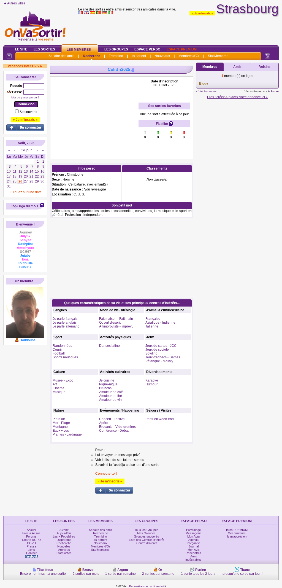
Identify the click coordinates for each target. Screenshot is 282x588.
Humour (151, 384)
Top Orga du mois (24, 206)
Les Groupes (116, 49)
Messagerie (193, 533)
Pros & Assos (31, 533)
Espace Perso (147, 49)
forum (275, 91)
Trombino (116, 56)
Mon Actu (193, 536)
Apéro (103, 423)
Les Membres (79, 50)
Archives (64, 549)
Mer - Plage (61, 423)
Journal (194, 546)
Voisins (264, 67)
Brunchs (105, 388)
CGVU (31, 543)
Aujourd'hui (64, 533)
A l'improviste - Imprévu (116, 326)
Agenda (193, 539)
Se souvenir (28, 112)
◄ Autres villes (14, 3)
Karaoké (151, 380)
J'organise (193, 543)
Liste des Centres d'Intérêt (146, 539)
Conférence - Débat (114, 431)
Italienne (151, 326)
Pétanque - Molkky (159, 361)
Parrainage (193, 529)
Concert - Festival (112, 419)
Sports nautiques (65, 357)
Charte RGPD (31, 539)
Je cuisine (106, 380)
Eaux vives (61, 431)
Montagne (60, 427)
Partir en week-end (159, 419)
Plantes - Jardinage (67, 434)
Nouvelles (63, 546)
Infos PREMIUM (237, 529)
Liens (31, 549)
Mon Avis (194, 549)
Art (55, 384)
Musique (59, 392)
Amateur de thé (110, 396)
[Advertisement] (178, 28)
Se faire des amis (61, 56)
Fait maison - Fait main (116, 319)
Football (59, 353)
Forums (31, 536)
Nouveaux (162, 56)
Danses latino (109, 346)
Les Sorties (44, 49)
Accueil (31, 529)
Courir (57, 349)
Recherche (91, 56)
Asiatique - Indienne (160, 322)
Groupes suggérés (146, 536)
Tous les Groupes (146, 529)
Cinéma (58, 388)
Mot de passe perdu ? (25, 97)
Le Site (21, 49)
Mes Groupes (146, 533)
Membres (209, 67)
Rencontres (193, 553)
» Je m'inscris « (202, 13)
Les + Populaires (64, 536)
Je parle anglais (65, 322)
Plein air (59, 419)
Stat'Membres (218, 56)
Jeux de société (157, 349)
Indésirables (193, 559)
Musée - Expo (63, 380)
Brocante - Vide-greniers (117, 427)
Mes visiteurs (237, 533)
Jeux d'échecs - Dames (162, 357)
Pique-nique (108, 384)
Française (152, 319)
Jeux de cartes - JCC (161, 346)
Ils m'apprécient (236, 536)
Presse (31, 546)
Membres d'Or (188, 56)
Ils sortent (139, 56)
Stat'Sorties (64, 553)
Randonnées (62, 346)
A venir (64, 529)
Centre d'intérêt (146, 543)
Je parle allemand (66, 326)
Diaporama (64, 539)
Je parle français (65, 319)
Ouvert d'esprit (110, 322)
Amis (237, 67)
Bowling (151, 353)
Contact (31, 553)
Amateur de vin (110, 400)
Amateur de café (111, 392)
